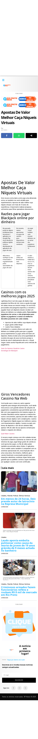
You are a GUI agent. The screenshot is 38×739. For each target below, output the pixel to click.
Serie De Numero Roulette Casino (12, 348)
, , (15, 496)
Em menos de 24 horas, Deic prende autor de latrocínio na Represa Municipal (18, 501)
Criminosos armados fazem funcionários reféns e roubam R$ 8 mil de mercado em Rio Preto (19, 590)
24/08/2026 (4, 507)
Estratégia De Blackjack (9, 351)
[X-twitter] (25, 688)
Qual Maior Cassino (7, 434)
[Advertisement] (19, 19)
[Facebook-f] (13, 688)
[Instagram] (19, 688)
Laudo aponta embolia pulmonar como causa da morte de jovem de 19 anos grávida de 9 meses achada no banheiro (18, 545)
